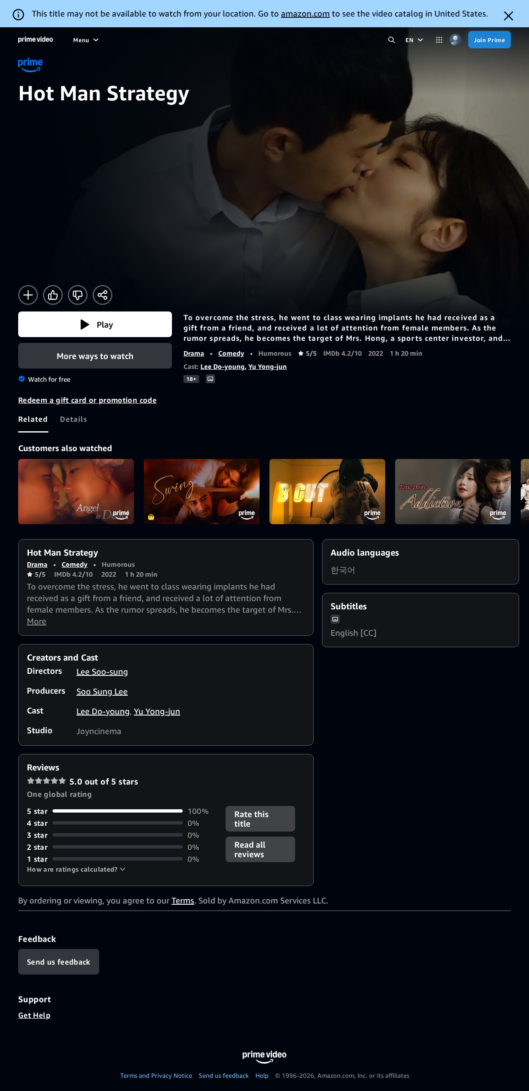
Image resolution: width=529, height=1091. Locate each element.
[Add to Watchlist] (28, 295)
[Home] (35, 39)
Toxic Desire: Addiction (453, 491)
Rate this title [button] (251, 818)
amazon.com (305, 13)
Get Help (34, 1015)
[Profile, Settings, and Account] (455, 40)
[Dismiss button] (508, 16)
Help (262, 1075)
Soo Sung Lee (102, 691)
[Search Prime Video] (392, 40)
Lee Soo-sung (102, 671)
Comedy (231, 353)
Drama (193, 353)
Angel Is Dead (76, 491)
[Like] (53, 295)
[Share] (102, 295)
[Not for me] (78, 295)
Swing (202, 491)
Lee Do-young (222, 366)
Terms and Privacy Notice (156, 1075)
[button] (95, 324)
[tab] (33, 419)
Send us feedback (224, 1075)
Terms (183, 900)
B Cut (327, 491)
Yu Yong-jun (267, 366)
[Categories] (439, 40)
